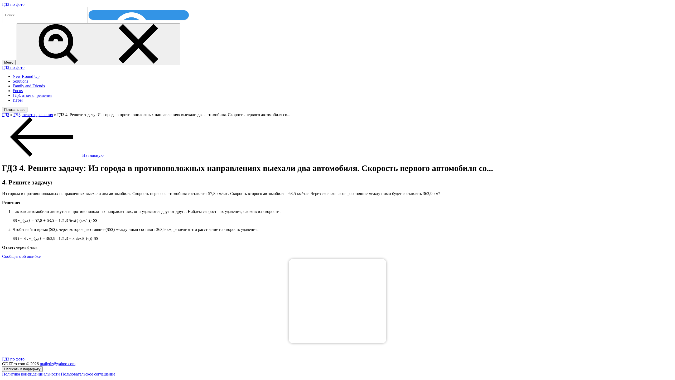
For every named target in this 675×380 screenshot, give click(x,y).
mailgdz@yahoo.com (57, 364)
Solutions (20, 81)
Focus (18, 90)
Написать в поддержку (22, 369)
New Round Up (26, 76)
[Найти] (139, 15)
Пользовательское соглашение (88, 374)
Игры (18, 100)
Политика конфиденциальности (31, 374)
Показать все (14, 110)
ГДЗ (5, 114)
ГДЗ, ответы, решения (32, 95)
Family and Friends (29, 86)
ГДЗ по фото (13, 4)
